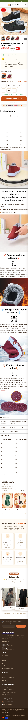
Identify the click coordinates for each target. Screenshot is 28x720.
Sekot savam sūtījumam (8, 677)
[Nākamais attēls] (25, 24)
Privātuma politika (6, 687)
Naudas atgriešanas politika (9, 692)
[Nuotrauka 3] (12, 38)
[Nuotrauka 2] (8, 38)
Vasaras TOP (5, 655)
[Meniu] (2, 4)
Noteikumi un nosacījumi (8, 689)
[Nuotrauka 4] (17, 38)
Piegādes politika (6, 694)
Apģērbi (4, 660)
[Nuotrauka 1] (3, 38)
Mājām (3, 665)
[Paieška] (22, 4)
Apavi (3, 663)
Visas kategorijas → (21, 490)
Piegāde (4, 680)
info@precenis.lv (9, 701)
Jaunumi (4, 658)
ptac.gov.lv (12, 710)
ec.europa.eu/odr (5, 712)
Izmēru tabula (22, 81)
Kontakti (4, 675)
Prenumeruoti (21, 626)
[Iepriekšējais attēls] (2, 24)
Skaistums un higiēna (7, 668)
